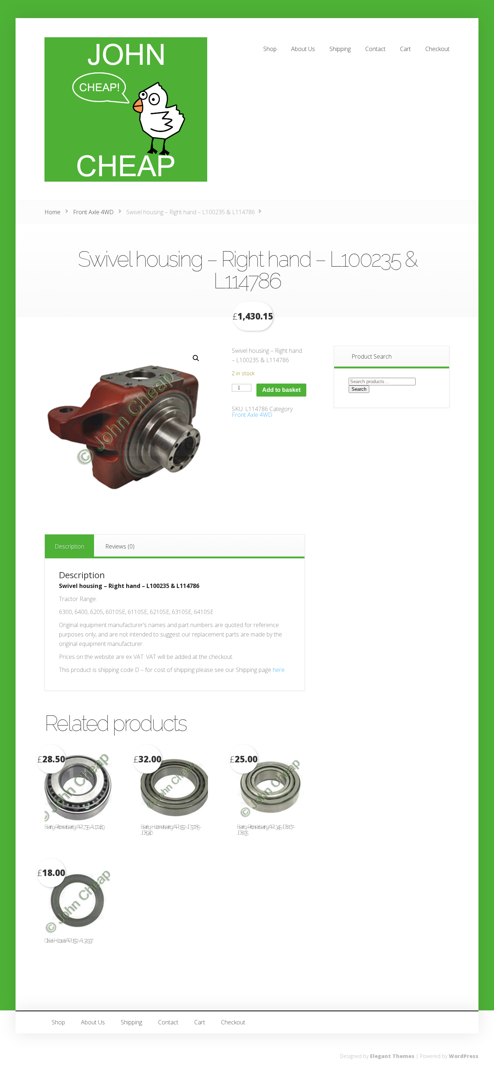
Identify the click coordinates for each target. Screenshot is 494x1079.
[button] (196, 358)
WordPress (463, 1056)
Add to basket (281, 390)
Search (359, 389)
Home (52, 212)
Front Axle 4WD (93, 212)
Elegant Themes (392, 1056)
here (279, 670)
